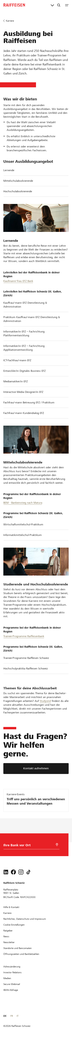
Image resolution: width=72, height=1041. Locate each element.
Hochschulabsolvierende (17, 191)
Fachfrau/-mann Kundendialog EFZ (23, 413)
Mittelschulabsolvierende (18, 180)
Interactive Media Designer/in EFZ (23, 392)
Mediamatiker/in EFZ (15, 381)
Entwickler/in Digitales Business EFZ (24, 370)
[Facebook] (13, 872)
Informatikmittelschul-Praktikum (22, 535)
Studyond (45, 701)
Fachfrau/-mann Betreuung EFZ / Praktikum (28, 402)
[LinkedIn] (5, 872)
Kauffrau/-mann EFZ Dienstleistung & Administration (25, 304)
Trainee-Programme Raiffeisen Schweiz (26, 658)
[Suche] (59, 5)
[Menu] (66, 5)
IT (17, 1016)
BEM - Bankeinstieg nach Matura (22, 502)
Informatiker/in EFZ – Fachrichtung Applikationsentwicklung (24, 347)
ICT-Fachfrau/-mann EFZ (17, 360)
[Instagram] (20, 872)
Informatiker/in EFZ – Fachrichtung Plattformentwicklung (24, 333)
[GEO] (57, 844)
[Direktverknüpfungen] (52, 5)
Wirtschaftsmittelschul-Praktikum (23, 524)
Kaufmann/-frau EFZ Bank (18, 281)
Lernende (8, 170)
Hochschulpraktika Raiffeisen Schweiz (25, 668)
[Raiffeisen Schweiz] (14, 5)
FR (11, 1016)
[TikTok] (28, 872)
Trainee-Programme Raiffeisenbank (23, 636)
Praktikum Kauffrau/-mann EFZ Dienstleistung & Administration (31, 319)
